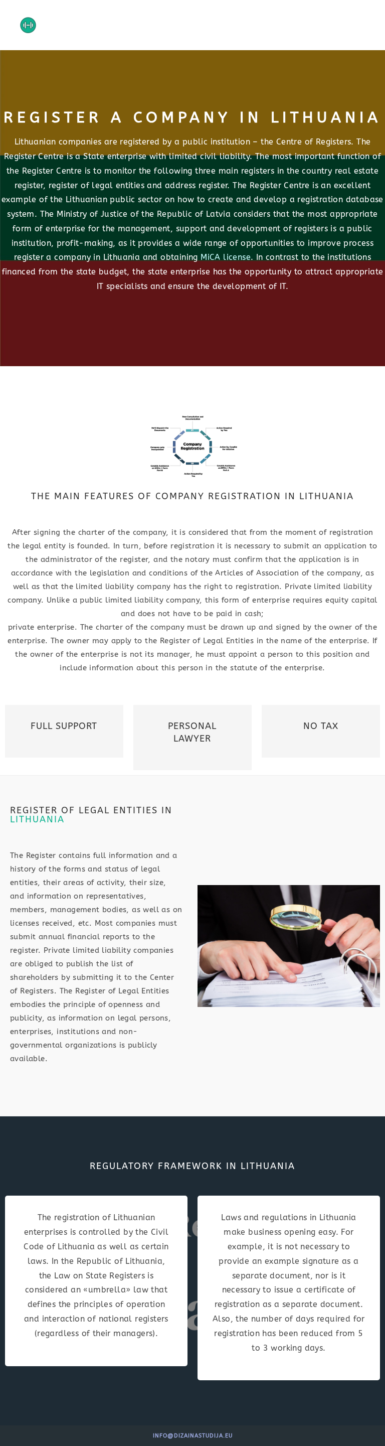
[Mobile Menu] (363, 25)
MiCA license (226, 257)
